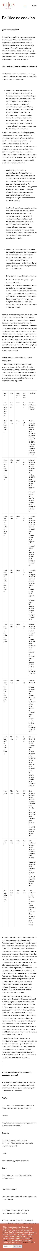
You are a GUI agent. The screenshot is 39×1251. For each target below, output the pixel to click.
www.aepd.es (24, 1058)
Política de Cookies (27, 1242)
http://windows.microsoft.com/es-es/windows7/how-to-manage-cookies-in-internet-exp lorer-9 (17, 1143)
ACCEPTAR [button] (7, 1246)
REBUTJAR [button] (17, 1246)
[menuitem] (34, 6)
